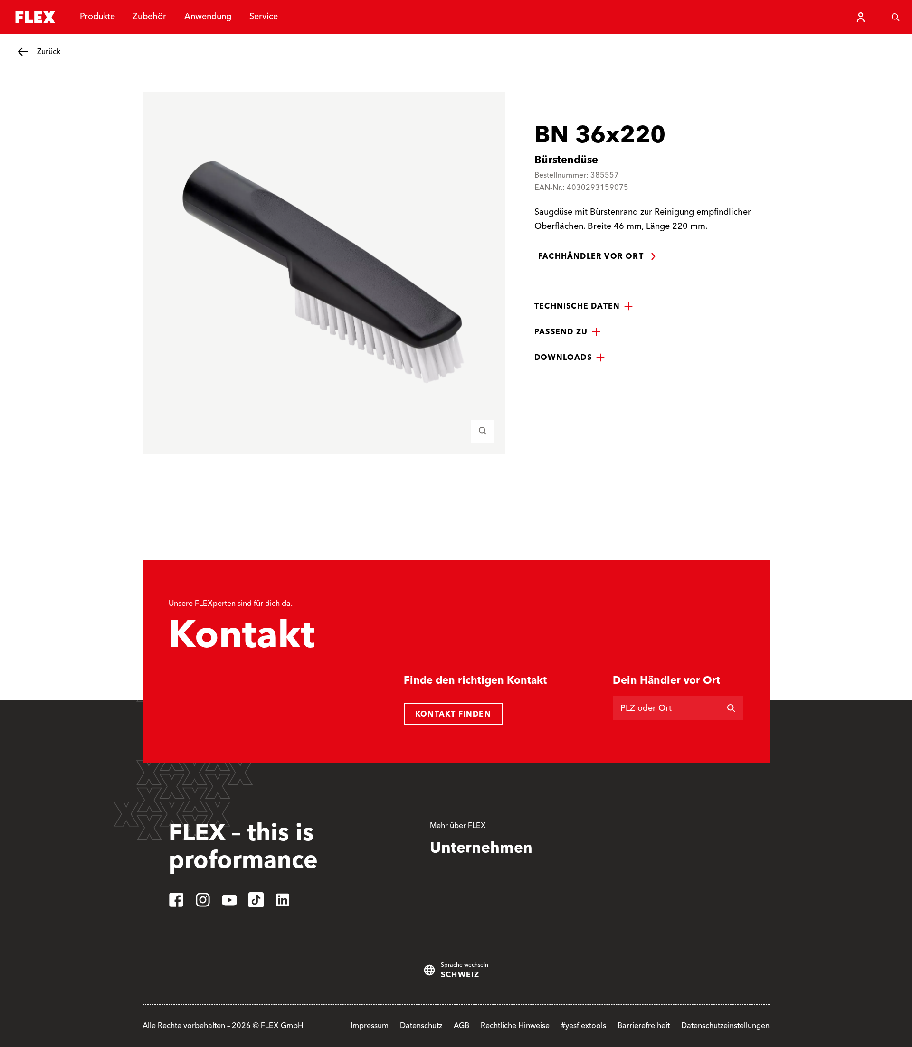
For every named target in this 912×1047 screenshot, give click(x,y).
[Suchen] (731, 708)
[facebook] (176, 900)
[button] (583, 306)
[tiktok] (256, 900)
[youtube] (229, 900)
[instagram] (203, 900)
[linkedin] (282, 900)
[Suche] (895, 17)
